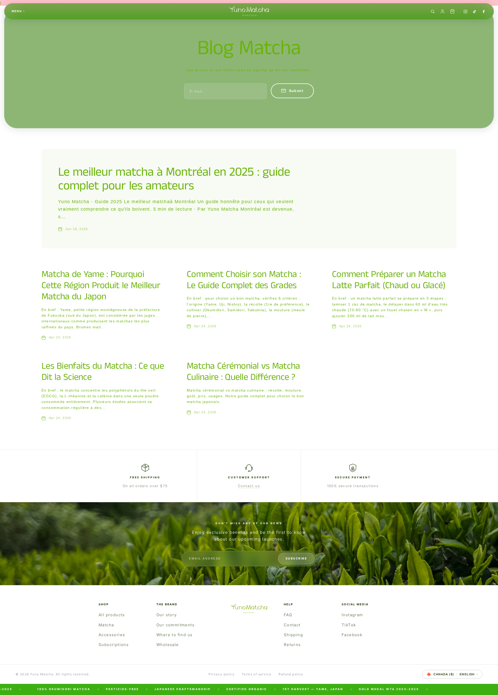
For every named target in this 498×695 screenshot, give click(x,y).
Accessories (112, 634)
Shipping (293, 634)
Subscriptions (114, 644)
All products (112, 614)
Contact (292, 624)
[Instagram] (465, 11)
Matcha (106, 624)
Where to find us (174, 634)
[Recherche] (433, 11)
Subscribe (296, 558)
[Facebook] (483, 11)
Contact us (249, 486)
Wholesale (167, 644)
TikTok (349, 624)
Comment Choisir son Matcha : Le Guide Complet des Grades (244, 280)
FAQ (288, 614)
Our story (166, 614)
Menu (18, 11)
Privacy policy (221, 674)
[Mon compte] (442, 11)
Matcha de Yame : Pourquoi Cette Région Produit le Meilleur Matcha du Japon (101, 285)
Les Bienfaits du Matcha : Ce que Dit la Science (103, 372)
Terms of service (256, 674)
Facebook (352, 634)
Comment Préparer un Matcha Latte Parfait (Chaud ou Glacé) (389, 280)
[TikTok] (474, 11)
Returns (292, 644)
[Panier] (452, 11)
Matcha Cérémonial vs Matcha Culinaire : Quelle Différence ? (243, 372)
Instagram (352, 614)
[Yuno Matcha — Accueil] (249, 11)
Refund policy (291, 674)
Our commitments (175, 624)
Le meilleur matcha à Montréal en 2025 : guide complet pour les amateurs (174, 179)
